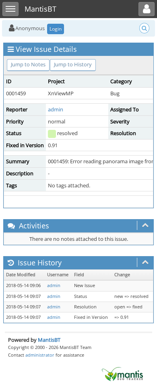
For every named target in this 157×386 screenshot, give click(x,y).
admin (55, 109)
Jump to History (73, 64)
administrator (39, 355)
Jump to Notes (28, 64)
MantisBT (49, 339)
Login (56, 28)
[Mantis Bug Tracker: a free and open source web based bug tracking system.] (122, 373)
